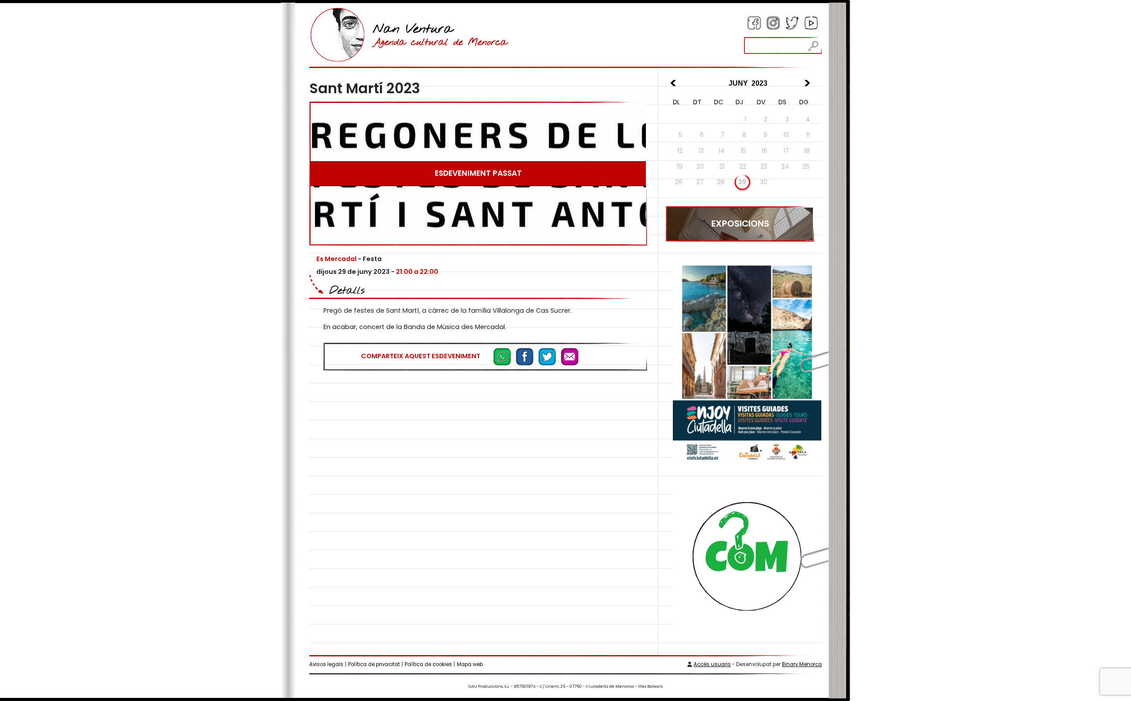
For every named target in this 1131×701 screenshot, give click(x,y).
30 (763, 182)
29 (742, 182)
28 (721, 182)
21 (722, 166)
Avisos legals (326, 664)
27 (700, 182)
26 (679, 182)
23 (763, 166)
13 (701, 150)
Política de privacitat (374, 664)
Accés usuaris (712, 664)
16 (764, 150)
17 (786, 150)
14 (721, 150)
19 (680, 166)
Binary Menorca (802, 664)
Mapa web (470, 664)
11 (808, 134)
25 (806, 166)
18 (807, 150)
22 (742, 166)
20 (700, 166)
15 (743, 150)
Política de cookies (428, 664)
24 (785, 166)
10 (786, 134)
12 (680, 150)
